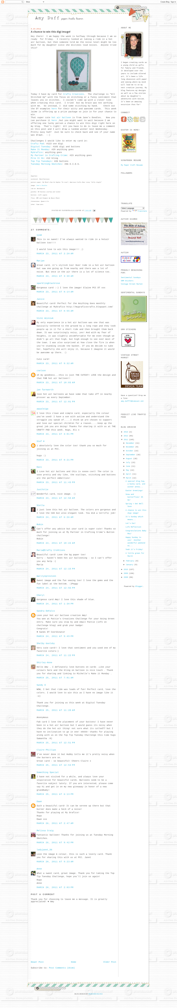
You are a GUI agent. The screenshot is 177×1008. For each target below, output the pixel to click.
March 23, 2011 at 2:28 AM (55, 254)
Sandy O (41, 685)
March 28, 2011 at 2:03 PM (55, 887)
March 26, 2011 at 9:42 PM (55, 842)
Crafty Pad (37, 144)
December (130, 443)
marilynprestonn (46, 576)
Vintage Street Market (132, 284)
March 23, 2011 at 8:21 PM (55, 460)
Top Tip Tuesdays (41, 161)
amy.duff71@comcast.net (132, 401)
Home (73, 962)
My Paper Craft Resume (132, 165)
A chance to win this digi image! (50, 31)
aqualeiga (42, 409)
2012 (126, 436)
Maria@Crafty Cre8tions (51, 550)
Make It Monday (40, 149)
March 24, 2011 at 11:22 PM (56, 655)
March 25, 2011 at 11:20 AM (56, 710)
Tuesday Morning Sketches (46, 164)
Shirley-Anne (44, 662)
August (129, 459)
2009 (126, 573)
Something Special (48, 772)
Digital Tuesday (40, 147)
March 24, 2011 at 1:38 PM (55, 604)
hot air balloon (61, 117)
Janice (40, 299)
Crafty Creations (73, 94)
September (131, 455)
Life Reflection (133, 527)
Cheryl (40, 595)
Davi (39, 467)
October (130, 451)
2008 (126, 577)
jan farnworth (45, 390)
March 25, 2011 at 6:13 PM (55, 794)
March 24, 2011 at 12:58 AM (56, 498)
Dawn (39, 801)
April (129, 474)
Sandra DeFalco (46, 611)
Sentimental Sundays (131, 277)
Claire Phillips (46, 750)
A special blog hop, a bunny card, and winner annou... (135, 484)
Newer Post (37, 962)
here (54, 109)
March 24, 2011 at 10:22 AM (56, 543)
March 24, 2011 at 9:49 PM (55, 636)
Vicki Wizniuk (45, 318)
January (130, 565)
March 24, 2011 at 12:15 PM (56, 569)
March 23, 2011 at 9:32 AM (55, 363)
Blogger (139, 586)
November (130, 447)
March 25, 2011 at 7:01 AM (55, 678)
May (128, 470)
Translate (142, 211)
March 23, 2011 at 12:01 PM (56, 402)
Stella (40, 505)
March (129, 478)
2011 (126, 440)
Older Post (109, 962)
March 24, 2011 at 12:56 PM (56, 588)
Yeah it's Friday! (134, 549)
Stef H (40, 441)
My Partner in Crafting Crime (49, 155)
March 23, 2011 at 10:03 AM (56, 382)
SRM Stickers (127, 281)
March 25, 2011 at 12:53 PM (56, 765)
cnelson (41, 371)
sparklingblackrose (48, 283)
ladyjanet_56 (44, 850)
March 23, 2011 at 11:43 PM (56, 482)
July (128, 462)
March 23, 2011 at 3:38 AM (55, 276)
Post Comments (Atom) (62, 968)
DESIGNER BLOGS (95, 994)
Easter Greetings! (134, 491)
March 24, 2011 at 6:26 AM (55, 517)
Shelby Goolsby (46, 643)
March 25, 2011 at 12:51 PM (56, 743)
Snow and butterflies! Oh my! (134, 497)
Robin (40, 524)
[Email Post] (93, 210)
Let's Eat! (131, 523)
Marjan (40, 261)
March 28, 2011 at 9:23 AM (55, 862)
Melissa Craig (45, 831)
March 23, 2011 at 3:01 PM (55, 434)
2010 (126, 569)
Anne (39, 869)
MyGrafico (37, 152)
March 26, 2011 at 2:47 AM (55, 823)
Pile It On (37, 158)
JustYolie (42, 489)
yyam (39, 235)
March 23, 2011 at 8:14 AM (55, 292)
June (128, 466)
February (130, 561)
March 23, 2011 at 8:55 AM (55, 311)
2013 (126, 432)
